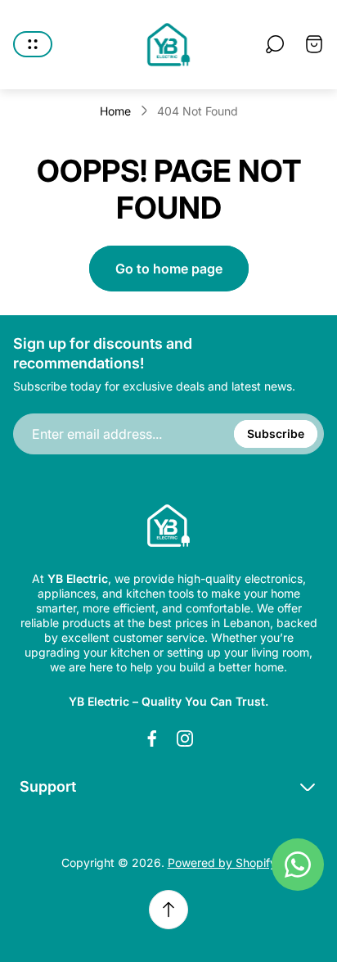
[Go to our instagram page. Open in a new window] (185, 738)
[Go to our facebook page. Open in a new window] (152, 738)
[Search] (275, 44)
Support (48, 786)
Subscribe (275, 433)
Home (115, 111)
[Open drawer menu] (32, 44)
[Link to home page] (168, 525)
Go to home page (168, 268)
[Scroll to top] (168, 909)
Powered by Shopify (222, 862)
